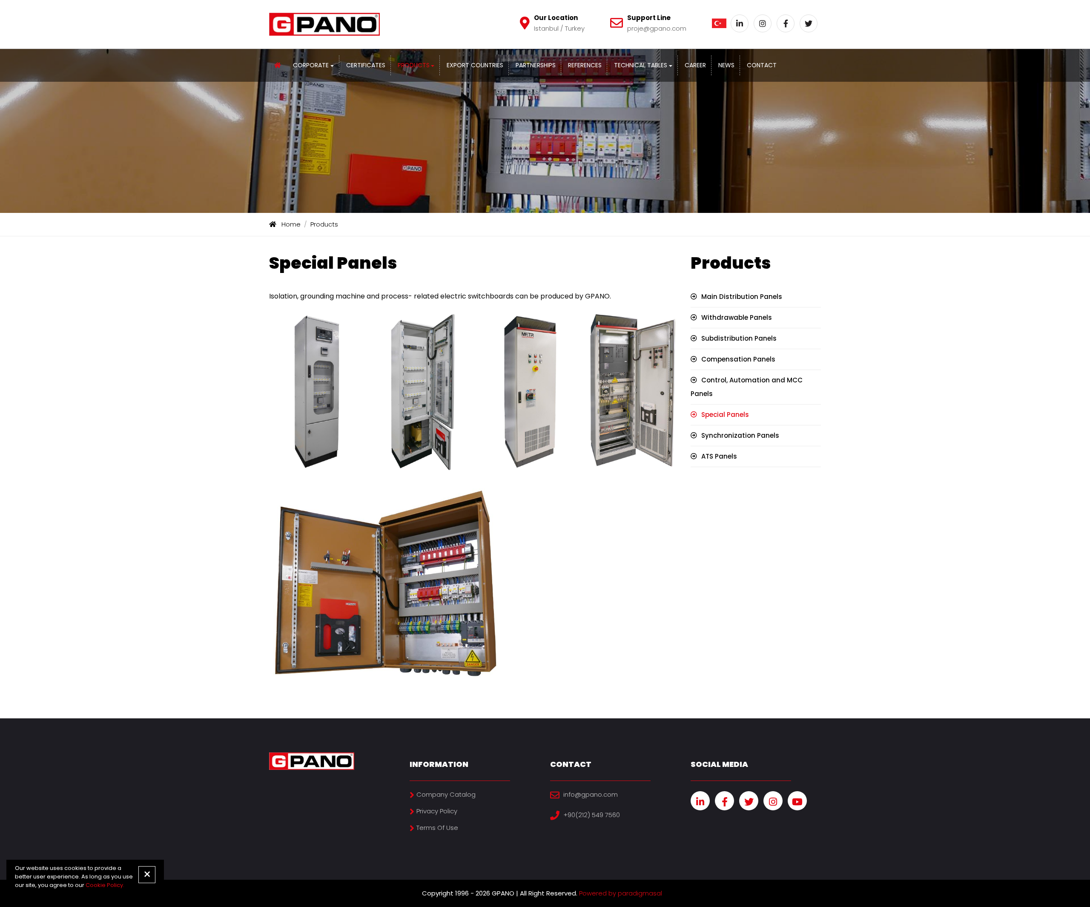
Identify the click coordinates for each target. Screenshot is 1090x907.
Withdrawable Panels (736, 317)
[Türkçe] (719, 23)
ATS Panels (719, 456)
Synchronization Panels (740, 435)
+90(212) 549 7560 (591, 814)
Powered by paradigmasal (620, 893)
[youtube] (797, 800)
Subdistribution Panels (739, 338)
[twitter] (748, 800)
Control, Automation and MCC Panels (747, 387)
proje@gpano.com (656, 28)
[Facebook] (786, 23)
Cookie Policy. (105, 885)
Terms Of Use (437, 827)
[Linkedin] (740, 23)
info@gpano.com (590, 794)
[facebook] (724, 800)
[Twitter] (809, 23)
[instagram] (773, 800)
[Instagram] (763, 23)
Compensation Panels (738, 359)
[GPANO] (277, 65)
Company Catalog (446, 794)
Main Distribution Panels (741, 296)
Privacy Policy (436, 811)
